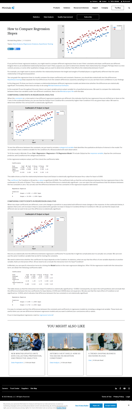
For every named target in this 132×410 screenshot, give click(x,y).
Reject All (96, 405)
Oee (89, 360)
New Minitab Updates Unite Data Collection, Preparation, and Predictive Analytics (26, 356)
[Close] (128, 405)
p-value (40, 180)
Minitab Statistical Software (58, 85)
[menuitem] (56, 8)
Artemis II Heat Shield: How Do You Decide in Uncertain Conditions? (65, 356)
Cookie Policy (61, 408)
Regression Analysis (30, 44)
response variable (96, 153)
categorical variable (67, 147)
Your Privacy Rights (81, 405)
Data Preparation (17, 362)
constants (18, 98)
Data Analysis (18, 44)
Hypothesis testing (14, 80)
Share (11, 49)
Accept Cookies (110, 405)
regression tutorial (46, 315)
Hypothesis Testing (46, 44)
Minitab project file (67, 91)
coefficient (15, 180)
